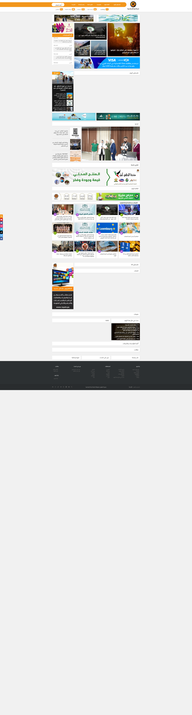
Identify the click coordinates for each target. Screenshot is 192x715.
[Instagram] (1, 226)
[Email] (1, 238)
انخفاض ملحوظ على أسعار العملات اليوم (108, 257)
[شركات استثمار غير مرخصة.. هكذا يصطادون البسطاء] (62, 249)
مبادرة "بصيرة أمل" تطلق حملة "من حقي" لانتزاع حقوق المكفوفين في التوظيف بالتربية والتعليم (60, 103)
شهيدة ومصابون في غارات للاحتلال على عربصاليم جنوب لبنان (99, 51)
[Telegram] (1, 229)
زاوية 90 (56, 73)
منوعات (136, 314)
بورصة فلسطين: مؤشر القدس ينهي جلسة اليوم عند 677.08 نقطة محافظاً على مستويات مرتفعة (85, 239)
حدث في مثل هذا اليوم (131, 320)
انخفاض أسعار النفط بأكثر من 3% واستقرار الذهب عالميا (130, 257)
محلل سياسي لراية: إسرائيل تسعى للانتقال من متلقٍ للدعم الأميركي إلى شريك (59, 109)
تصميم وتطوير (136, 387)
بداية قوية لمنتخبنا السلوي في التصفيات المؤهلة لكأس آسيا (64, 239)
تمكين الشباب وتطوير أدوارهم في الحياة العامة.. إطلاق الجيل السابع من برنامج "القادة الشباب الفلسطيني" (111, 128)
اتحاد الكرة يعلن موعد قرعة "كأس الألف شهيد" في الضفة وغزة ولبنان (92, 36)
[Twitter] (1, 235)
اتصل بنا (73, 4)
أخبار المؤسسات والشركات (130, 343)
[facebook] (1, 222)
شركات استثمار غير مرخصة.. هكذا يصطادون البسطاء (64, 257)
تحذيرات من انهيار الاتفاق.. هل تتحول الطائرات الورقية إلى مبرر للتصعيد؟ (62, 88)
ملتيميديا (98, 4)
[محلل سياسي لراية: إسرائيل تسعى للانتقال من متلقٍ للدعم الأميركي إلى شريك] (70, 110)
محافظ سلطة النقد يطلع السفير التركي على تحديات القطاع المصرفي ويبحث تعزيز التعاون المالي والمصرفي (63, 220)
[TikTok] (1, 232)
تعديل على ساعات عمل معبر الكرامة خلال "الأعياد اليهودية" (82, 51)
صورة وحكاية (75, 357)
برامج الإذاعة (81, 4)
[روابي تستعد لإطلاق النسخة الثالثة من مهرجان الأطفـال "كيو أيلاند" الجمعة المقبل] (70, 96)
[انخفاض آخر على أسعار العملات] (129, 231)
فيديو (136, 124)
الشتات (136, 271)
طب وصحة (135, 357)
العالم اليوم (106, 4)
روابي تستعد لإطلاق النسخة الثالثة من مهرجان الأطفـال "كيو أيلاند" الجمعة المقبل (60, 96)
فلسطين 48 (134, 264)
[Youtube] (1, 219)
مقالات (136, 349)
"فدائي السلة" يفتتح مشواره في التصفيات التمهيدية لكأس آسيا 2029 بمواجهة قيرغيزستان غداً (85, 257)
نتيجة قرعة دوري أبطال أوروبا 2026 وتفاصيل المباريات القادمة (130, 221)
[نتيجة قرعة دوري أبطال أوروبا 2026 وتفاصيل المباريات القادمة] (129, 212)
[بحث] (1, 216)
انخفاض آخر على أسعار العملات (131, 239)
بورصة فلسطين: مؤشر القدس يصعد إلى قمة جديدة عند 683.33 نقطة (85, 221)
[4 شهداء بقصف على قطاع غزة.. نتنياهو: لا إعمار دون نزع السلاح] (124, 39)
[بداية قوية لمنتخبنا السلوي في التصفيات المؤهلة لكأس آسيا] (62, 231)
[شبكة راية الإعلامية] (133, 5)
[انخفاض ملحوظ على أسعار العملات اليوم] (107, 249)
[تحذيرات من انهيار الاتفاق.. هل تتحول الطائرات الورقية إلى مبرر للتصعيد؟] (62, 77)
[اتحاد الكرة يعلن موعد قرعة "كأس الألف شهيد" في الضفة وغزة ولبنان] (107, 212)
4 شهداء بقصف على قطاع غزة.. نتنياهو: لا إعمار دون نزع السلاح (124, 51)
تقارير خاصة (89, 4)
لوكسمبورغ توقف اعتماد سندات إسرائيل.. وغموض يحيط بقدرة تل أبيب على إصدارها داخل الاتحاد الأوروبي (107, 239)
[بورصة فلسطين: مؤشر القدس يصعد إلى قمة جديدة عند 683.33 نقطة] (85, 212)
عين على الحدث (104, 357)
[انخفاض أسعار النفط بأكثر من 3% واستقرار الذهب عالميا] (129, 249)
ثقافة (107, 320)
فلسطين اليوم (116, 4)
